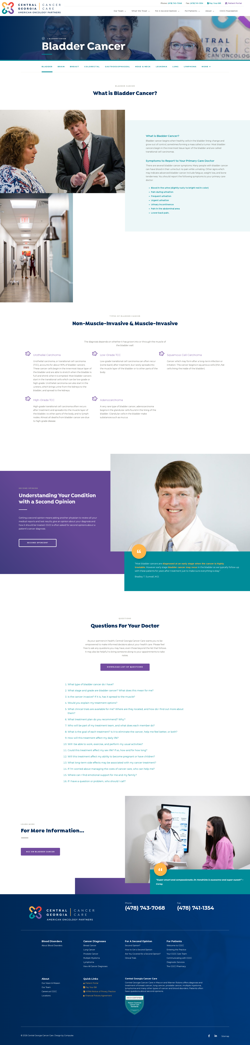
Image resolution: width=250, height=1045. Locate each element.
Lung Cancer (89, 950)
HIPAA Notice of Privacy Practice (100, 991)
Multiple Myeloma (91, 958)
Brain (61, 66)
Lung (176, 66)
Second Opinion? (37, 543)
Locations (46, 995)
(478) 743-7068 (175, 3)
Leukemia (161, 66)
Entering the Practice (176, 950)
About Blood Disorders (52, 945)
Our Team (118, 11)
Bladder (47, 66)
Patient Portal (235, 3)
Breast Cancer (89, 945)
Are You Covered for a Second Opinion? (143, 954)
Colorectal (92, 66)
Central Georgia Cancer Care (41, 1035)
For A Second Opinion (166, 11)
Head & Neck (143, 66)
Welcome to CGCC (175, 945)
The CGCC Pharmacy (176, 966)
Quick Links (90, 978)
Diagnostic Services (176, 962)
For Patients (191, 11)
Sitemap (225, 1036)
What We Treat (139, 11)
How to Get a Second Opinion (138, 950)
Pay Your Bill (215, 3)
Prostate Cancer (90, 954)
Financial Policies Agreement (98, 995)
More (205, 66)
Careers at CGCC (49, 991)
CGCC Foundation (229, 11)
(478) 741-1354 (196, 3)
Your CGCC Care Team (177, 954)
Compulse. (69, 1035)
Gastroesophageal (117, 66)
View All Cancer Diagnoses (95, 966)
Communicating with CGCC (179, 958)
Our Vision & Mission (51, 983)
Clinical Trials (130, 958)
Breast (74, 66)
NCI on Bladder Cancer (40, 852)
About (208, 11)
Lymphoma (190, 66)
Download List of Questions (125, 667)
